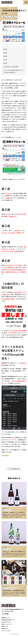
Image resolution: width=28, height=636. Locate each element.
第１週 (5, 49)
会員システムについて (7, 624)
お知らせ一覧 (5, 626)
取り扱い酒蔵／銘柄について (8, 620)
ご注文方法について (6, 622)
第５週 (5, 63)
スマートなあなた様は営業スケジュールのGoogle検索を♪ (13, 71)
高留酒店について (6, 618)
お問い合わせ (5, 629)
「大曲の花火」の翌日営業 (10, 66)
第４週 (5, 59)
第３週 (5, 56)
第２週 (5, 53)
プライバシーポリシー (6, 631)
